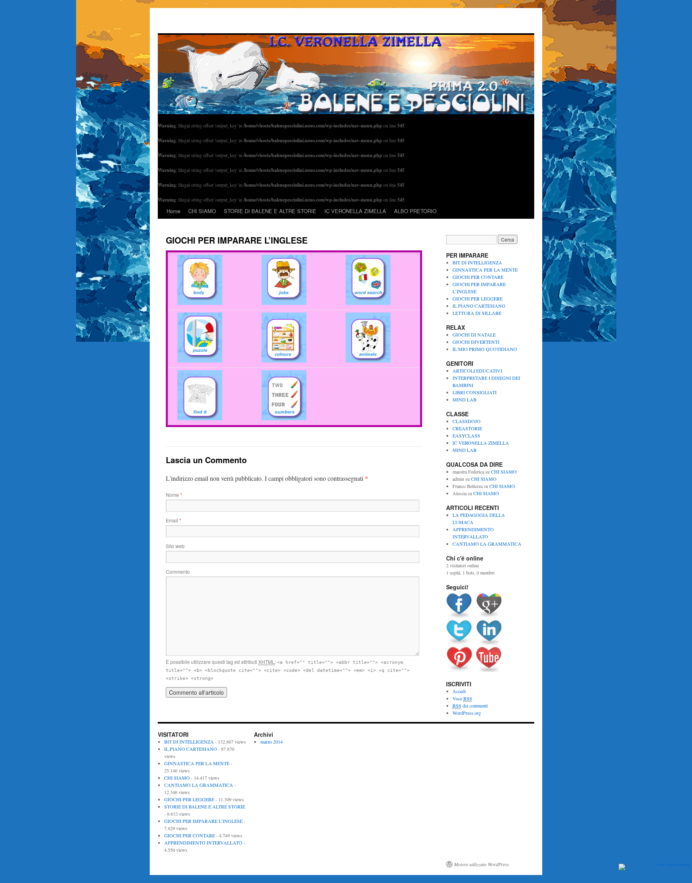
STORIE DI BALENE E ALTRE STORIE (270, 211)
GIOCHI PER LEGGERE (478, 298)
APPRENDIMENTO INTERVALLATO (203, 842)
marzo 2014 (271, 741)
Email (173, 520)
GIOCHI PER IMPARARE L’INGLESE (203, 821)
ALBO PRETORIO (415, 211)
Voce (462, 698)
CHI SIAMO (202, 211)
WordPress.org (467, 713)
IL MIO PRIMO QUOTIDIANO (485, 349)
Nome (174, 494)
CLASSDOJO (467, 421)
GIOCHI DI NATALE (474, 334)
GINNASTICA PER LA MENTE (485, 269)
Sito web (175, 545)
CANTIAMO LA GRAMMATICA (487, 543)
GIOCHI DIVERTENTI (476, 342)
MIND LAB (465, 399)
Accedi (459, 691)
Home (173, 211)
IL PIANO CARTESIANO (479, 305)
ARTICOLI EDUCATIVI (477, 370)
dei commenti (470, 705)
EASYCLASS (466, 435)
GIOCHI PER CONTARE (478, 277)
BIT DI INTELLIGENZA (477, 262)
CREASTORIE (467, 428)
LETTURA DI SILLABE (477, 313)
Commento (178, 571)
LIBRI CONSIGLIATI (475, 392)
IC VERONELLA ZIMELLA (355, 211)
